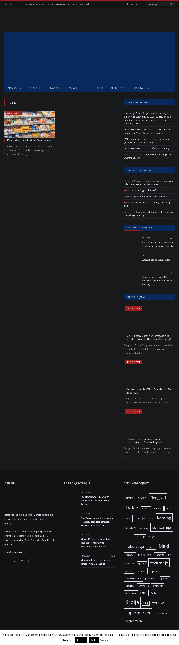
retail (143, 593)
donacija (157, 508)
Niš (169, 555)
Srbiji (145, 603)
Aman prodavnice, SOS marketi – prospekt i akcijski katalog (158, 280)
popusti (154, 571)
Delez (132, 507)
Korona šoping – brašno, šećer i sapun (30, 140)
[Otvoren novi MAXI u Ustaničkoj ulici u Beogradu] (149, 373)
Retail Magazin (15, 637)
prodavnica (133, 578)
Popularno (132, 227)
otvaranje (159, 563)
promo (130, 586)
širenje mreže (134, 621)
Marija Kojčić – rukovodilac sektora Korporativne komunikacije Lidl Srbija (96, 542)
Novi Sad (129, 563)
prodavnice (151, 578)
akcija (129, 498)
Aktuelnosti (118, 88)
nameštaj (159, 554)
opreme (142, 564)
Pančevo (129, 571)
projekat (165, 578)
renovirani (130, 593)
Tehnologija (95, 88)
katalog (164, 518)
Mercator (129, 554)
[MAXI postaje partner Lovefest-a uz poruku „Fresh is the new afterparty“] (149, 319)
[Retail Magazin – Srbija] (31, 19)
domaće (146, 509)
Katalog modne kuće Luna (149, 190)
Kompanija (161, 527)
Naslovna (14, 88)
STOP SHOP (158, 603)
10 (173, 272)
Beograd (158, 497)
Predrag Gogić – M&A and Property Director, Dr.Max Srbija (95, 500)
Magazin (55, 88)
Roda (153, 593)
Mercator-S (145, 554)
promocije (158, 585)
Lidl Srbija (140, 537)
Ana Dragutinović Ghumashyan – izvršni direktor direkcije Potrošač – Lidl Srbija (97, 521)
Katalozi (34, 88)
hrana (169, 508)
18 (173, 255)
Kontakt (140, 88)
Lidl (129, 536)
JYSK (151, 518)
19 (173, 238)
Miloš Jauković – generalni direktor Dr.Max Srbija (96, 561)
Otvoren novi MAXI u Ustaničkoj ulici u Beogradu (149, 148)
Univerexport (161, 613)
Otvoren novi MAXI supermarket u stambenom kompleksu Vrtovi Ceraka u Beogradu (62, 4)
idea (127, 518)
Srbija (132, 602)
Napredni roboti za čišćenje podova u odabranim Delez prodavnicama (149, 182)
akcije (142, 498)
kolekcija (144, 528)
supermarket (138, 613)
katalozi (130, 528)
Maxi (164, 546)
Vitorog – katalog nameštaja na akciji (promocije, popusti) (157, 244)
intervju (139, 518)
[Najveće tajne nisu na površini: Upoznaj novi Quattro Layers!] (149, 422)
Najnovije (147, 227)
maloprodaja (134, 546)
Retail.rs (128, 190)
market (151, 547)
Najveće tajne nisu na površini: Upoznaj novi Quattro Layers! (145, 440)
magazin (152, 536)
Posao (72, 88)
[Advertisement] (89, 57)
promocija (143, 585)
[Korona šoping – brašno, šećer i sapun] (29, 124)
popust (141, 571)
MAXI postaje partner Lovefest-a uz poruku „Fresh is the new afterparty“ (147, 140)
